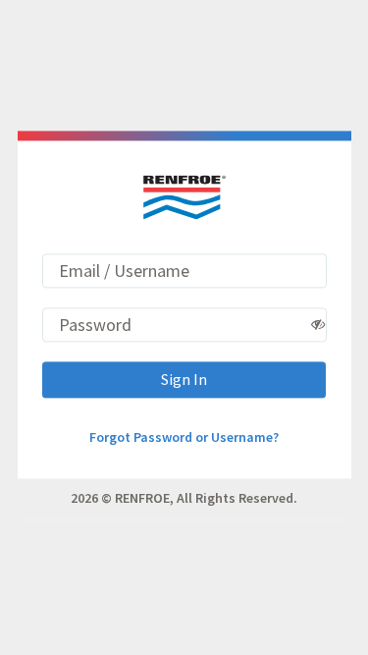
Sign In (184, 379)
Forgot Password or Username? (184, 437)
